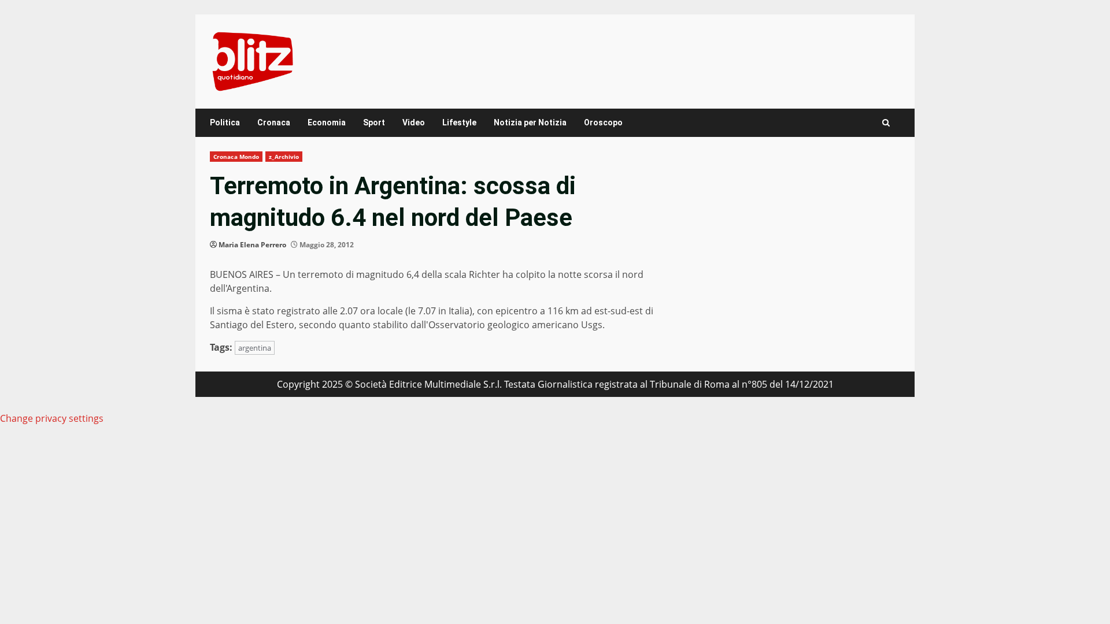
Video (413, 122)
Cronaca (273, 122)
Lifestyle (459, 122)
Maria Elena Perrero (252, 245)
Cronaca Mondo (236, 157)
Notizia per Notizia (530, 122)
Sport (374, 122)
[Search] (886, 123)
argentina (254, 348)
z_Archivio (284, 157)
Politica (225, 122)
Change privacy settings (51, 418)
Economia (327, 122)
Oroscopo (603, 122)
